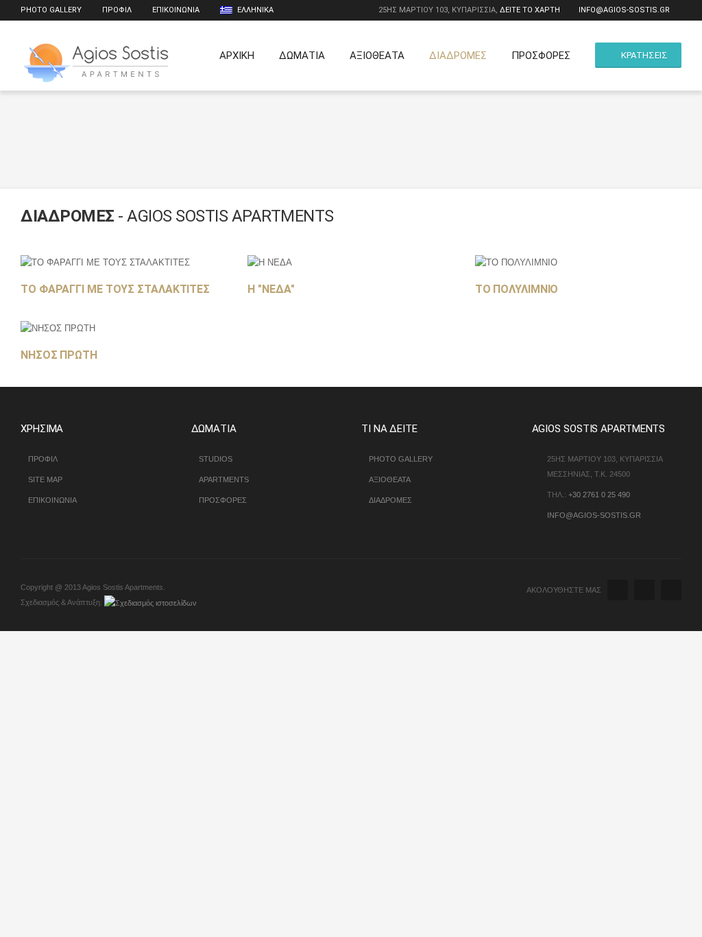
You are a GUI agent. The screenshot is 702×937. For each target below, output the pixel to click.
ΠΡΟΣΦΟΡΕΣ (540, 55)
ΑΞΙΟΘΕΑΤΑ (377, 55)
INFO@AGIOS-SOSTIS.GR (594, 515)
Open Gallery (145, 269)
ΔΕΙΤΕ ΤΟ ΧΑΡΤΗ (530, 9)
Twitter (617, 590)
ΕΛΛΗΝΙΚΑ (254, 9)
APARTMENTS (224, 479)
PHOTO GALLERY (401, 459)
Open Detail (116, 269)
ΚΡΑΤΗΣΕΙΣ (644, 55)
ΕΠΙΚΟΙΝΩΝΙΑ (175, 9)
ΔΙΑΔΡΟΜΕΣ (458, 55)
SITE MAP (45, 479)
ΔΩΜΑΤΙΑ (302, 55)
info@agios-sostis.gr (624, 9)
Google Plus (671, 590)
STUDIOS (215, 459)
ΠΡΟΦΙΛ (117, 9)
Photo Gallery (51, 9)
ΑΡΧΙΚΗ (236, 55)
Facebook (644, 590)
